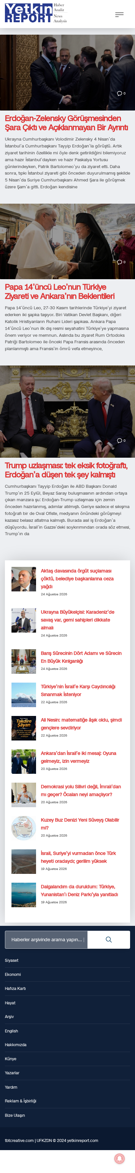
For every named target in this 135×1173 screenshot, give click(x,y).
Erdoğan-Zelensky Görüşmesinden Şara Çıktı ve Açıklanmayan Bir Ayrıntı (66, 123)
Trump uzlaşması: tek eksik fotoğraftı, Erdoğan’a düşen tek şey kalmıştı (66, 470)
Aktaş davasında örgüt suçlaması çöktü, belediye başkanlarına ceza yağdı (77, 579)
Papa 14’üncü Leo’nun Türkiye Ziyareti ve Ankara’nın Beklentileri (59, 291)
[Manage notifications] (119, 1158)
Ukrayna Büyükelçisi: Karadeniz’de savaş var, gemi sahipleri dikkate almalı (77, 620)
